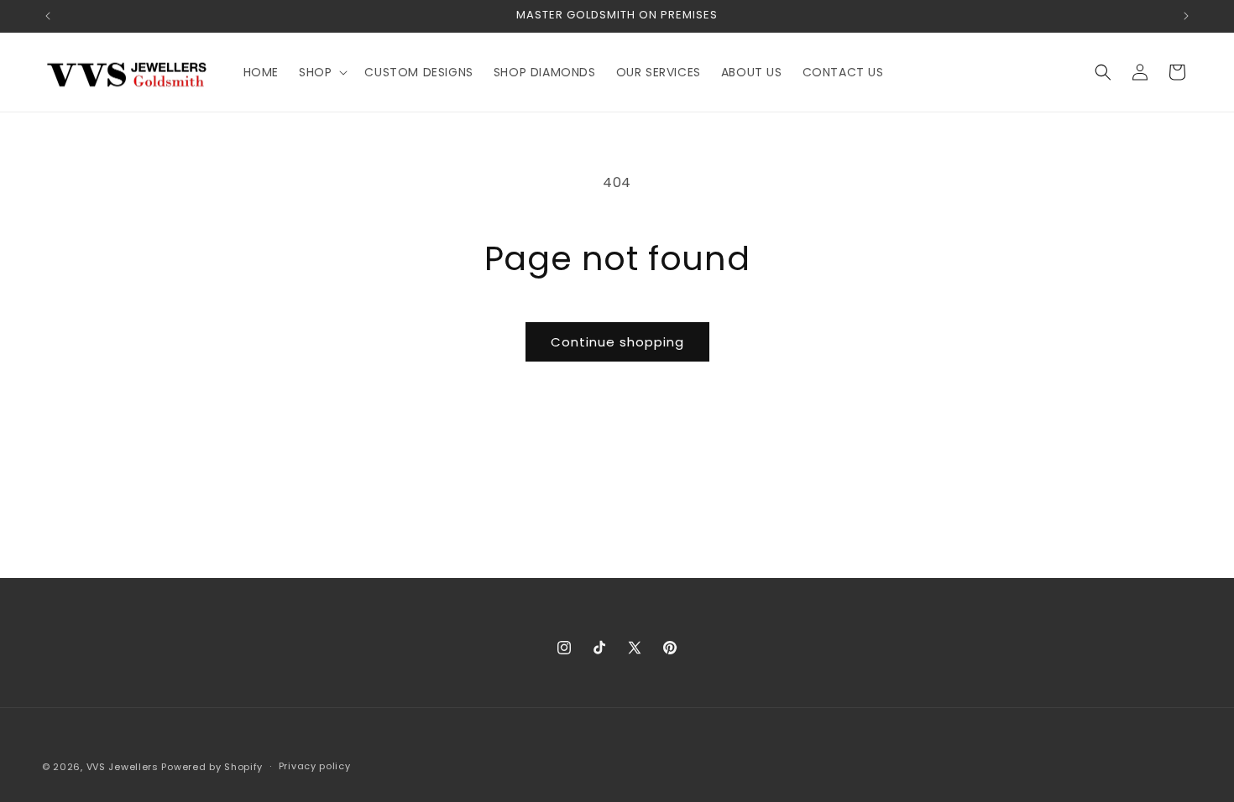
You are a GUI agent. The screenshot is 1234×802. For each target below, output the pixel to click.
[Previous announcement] (47, 16)
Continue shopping (617, 342)
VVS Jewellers (122, 766)
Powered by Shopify (212, 766)
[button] (321, 72)
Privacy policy (315, 766)
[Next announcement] (1186, 16)
